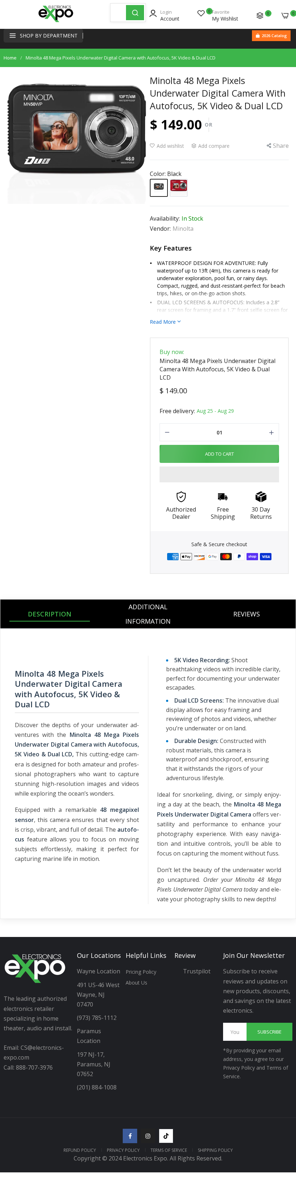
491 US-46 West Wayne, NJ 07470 (99, 994)
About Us (136, 982)
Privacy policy (123, 1150)
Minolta (183, 229)
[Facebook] (130, 1136)
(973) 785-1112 (97, 1018)
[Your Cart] (285, 15)
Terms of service (169, 1150)
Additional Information (148, 613)
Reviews (246, 614)
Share (281, 146)
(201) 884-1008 (97, 1087)
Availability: (165, 218)
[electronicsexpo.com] (56, 22)
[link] (282, 1135)
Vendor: (160, 228)
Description (49, 614)
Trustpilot (196, 971)
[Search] (135, 12)
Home (10, 57)
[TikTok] (166, 1136)
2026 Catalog (274, 35)
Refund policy (80, 1150)
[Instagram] (148, 1136)
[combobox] (118, 13)
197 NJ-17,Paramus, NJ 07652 (93, 1064)
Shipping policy (215, 1150)
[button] (219, 474)
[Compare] (260, 15)
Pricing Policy (141, 971)
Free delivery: (177, 411)
